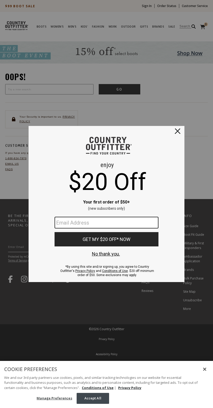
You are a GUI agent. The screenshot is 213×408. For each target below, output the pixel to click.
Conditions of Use (98, 387)
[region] (106, 384)
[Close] (204, 369)
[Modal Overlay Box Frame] (106, 204)
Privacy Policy (129, 387)
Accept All (92, 398)
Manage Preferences (54, 398)
